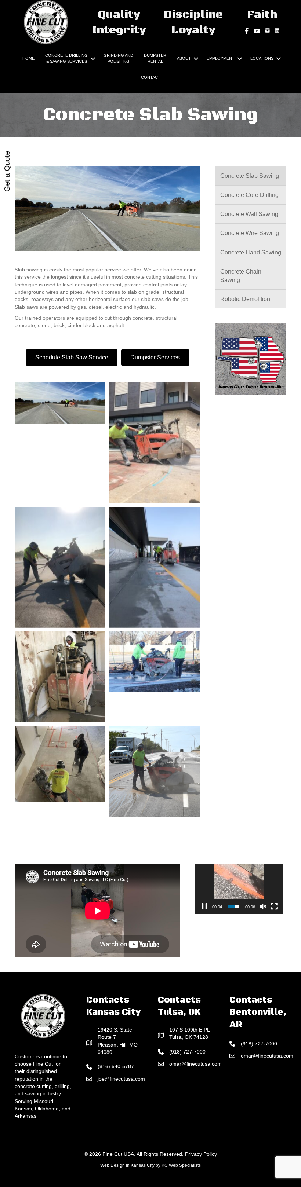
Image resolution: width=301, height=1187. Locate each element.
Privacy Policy (201, 1154)
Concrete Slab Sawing (249, 176)
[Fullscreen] (274, 906)
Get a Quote (7, 171)
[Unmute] (262, 906)
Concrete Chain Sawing (240, 275)
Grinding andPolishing (118, 58)
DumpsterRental (155, 58)
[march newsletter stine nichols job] (154, 661)
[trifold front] (60, 567)
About (184, 58)
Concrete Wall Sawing (249, 214)
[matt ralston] (154, 442)
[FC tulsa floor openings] (60, 764)
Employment (221, 58)
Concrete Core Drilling (249, 195)
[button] (93, 59)
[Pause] (204, 906)
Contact (150, 77)
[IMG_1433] (154, 567)
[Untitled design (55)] (60, 676)
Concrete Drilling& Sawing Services (66, 58)
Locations (261, 58)
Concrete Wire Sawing (249, 233)
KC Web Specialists (181, 1165)
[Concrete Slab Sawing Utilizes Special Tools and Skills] (154, 771)
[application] (239, 889)
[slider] (233, 906)
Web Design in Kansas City (127, 1165)
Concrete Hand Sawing (250, 252)
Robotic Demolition (245, 299)
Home (28, 58)
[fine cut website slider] (60, 403)
